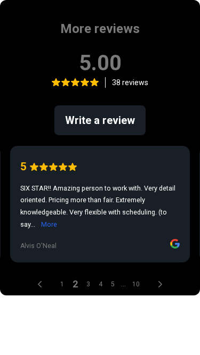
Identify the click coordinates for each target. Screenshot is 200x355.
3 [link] (88, 284)
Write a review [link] (100, 120)
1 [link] (62, 284)
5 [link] (113, 284)
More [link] (49, 224)
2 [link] (75, 284)
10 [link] (136, 284)
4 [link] (100, 284)
